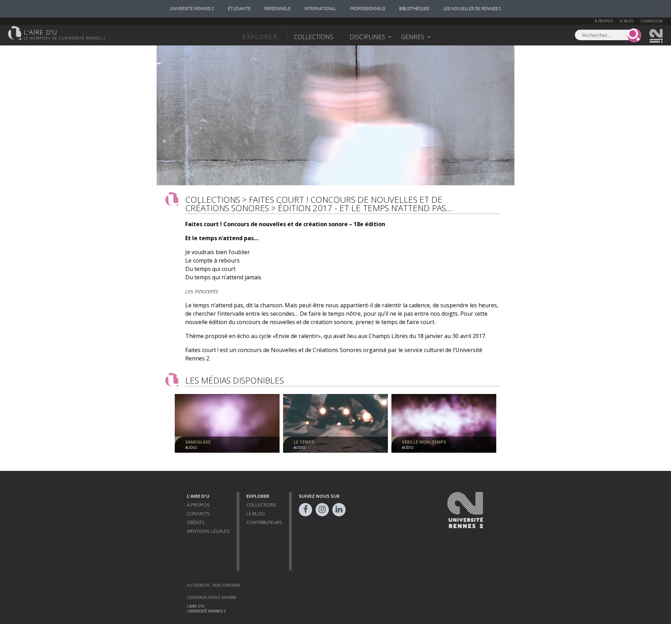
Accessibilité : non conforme (213, 585)
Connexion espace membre (211, 597)
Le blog (626, 21)
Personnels (277, 8)
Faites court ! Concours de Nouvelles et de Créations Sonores (313, 204)
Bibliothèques (414, 8)
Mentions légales (208, 531)
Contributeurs (264, 522)
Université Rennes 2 (192, 8)
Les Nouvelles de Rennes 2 (472, 8)
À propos (604, 21)
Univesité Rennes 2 (656, 36)
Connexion (651, 21)
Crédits (195, 522)
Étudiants (239, 8)
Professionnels (367, 8)
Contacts (198, 513)
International (320, 8)
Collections (313, 37)
